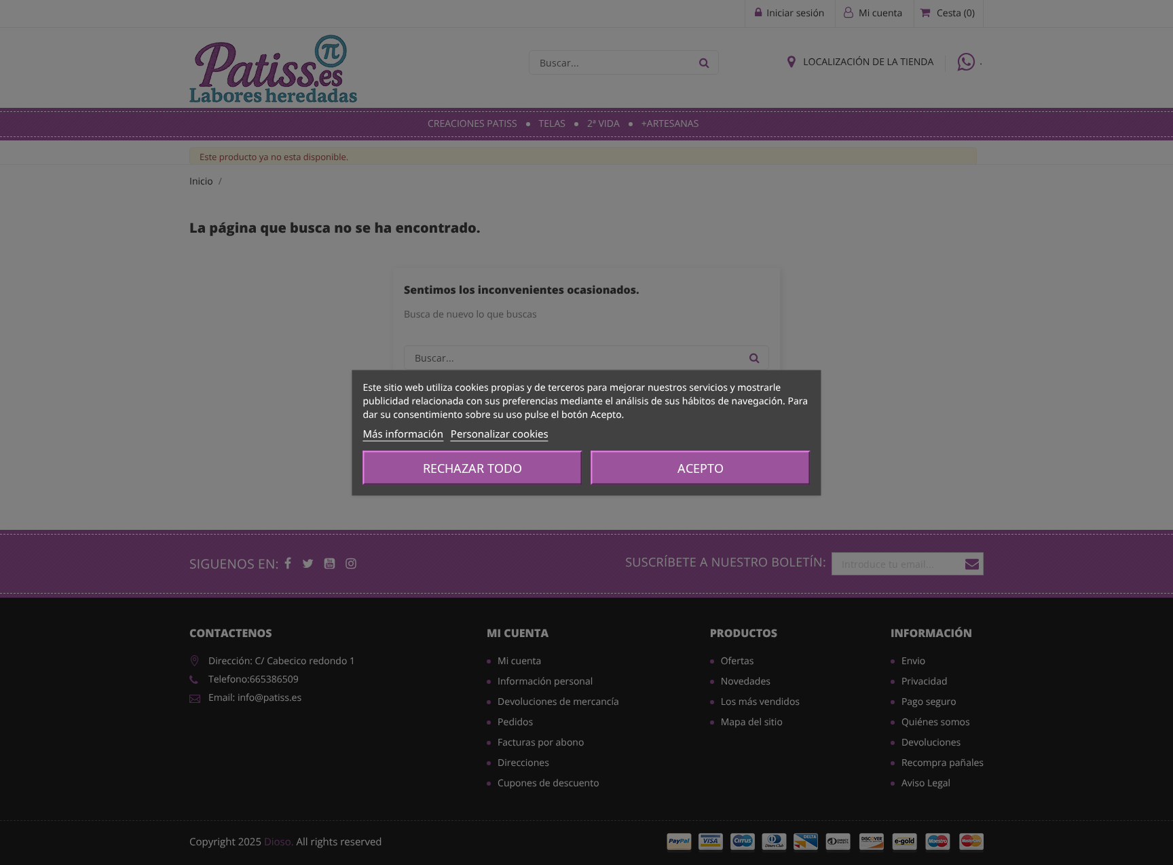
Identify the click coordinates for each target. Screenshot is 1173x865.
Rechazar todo (472, 467)
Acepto (700, 467)
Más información (402, 433)
